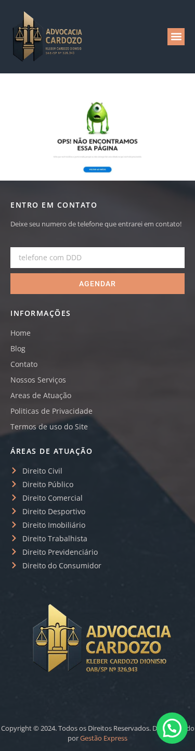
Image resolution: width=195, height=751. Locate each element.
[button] (176, 36)
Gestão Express (103, 738)
